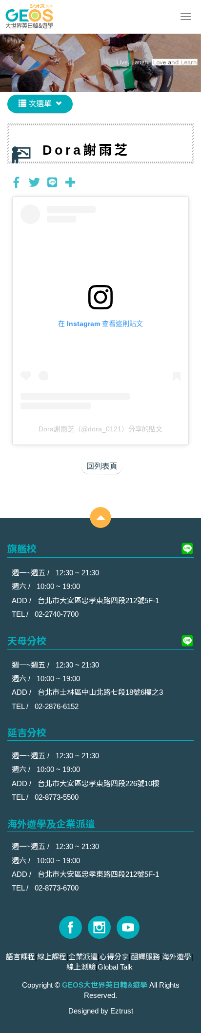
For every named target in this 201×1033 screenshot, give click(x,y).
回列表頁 (102, 466)
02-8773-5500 (57, 797)
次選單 (39, 104)
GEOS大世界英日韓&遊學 (29, 17)
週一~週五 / (31, 572)
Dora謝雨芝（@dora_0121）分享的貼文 (100, 429)
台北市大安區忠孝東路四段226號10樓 (99, 783)
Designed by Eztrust (100, 1011)
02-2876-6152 (57, 706)
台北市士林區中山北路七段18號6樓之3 (100, 692)
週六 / (22, 586)
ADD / (22, 600)
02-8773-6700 (57, 888)
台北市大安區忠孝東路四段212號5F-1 (98, 600)
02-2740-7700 (57, 614)
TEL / (21, 614)
